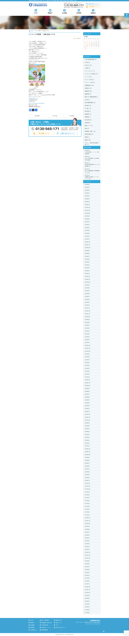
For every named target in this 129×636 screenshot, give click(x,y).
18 (87, 44)
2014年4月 (87, 609)
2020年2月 (87, 408)
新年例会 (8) (88, 111)
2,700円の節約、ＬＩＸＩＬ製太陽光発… (92, 152)
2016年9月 (87, 526)
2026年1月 (87, 204)
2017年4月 (87, 506)
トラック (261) (88, 76)
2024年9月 (87, 250)
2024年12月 (87, 242)
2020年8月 (87, 391)
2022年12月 (87, 310)
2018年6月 (87, 466)
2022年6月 (87, 328)
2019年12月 (87, 414)
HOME (36, 13)
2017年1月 (87, 515)
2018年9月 (87, 457)
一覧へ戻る (54, 115)
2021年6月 (87, 362)
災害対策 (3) (88, 122)
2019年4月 (87, 437)
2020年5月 (87, 400)
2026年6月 (87, 190)
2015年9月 (87, 561)
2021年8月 (87, 356)
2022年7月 (87, 325)
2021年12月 (87, 345)
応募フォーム (59, 622)
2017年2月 (87, 512)
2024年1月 (87, 273)
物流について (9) (89, 125)
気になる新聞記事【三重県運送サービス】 (92, 171)
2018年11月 (87, 451)
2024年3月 (87, 267)
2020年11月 (87, 382)
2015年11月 (87, 555)
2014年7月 (87, 601)
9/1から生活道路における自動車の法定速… (92, 158)
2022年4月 (87, 333)
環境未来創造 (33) (89, 134)
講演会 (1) (87, 137)
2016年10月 (87, 523)
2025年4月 (87, 230)
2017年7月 (87, 497)
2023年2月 (87, 305)
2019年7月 (87, 428)
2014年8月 (87, 598)
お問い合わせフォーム (93, 3)
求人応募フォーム (93, 6)
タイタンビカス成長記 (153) (91, 73)
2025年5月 (87, 227)
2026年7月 (87, 187)
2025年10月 (87, 213)
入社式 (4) (87, 99)
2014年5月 (87, 606)
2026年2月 (87, 201)
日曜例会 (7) (88, 117)
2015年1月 (87, 583)
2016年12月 (87, 517)
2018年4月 (87, 471)
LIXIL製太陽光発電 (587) (91, 59)
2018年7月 (87, 463)
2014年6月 (87, 604)
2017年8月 (87, 494)
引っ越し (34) (88, 108)
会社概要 (64, 13)
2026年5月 (87, 193)
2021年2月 (87, 374)
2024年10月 (87, 247)
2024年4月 (87, 265)
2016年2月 (87, 546)
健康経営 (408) (88, 91)
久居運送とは (33, 629)
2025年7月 (87, 221)
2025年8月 (87, 219)
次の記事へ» (72, 115)
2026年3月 (87, 198)
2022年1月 (87, 342)
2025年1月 (87, 239)
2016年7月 (87, 532)
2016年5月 (87, 538)
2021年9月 (87, 354)
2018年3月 (87, 474)
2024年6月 (87, 259)
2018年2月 (87, 477)
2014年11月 (87, 589)
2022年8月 (87, 322)
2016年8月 (87, 529)
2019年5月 (87, 434)
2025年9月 (87, 216)
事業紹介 (50, 13)
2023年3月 (87, 302)
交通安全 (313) (88, 88)
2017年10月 (87, 489)
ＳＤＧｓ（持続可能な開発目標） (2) (91, 143)
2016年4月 (87, 540)
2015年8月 (87, 563)
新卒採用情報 (44, 629)
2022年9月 (87, 319)
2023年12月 (87, 276)
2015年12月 (87, 552)
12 (89, 43)
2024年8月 (87, 253)
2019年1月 (87, 446)
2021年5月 (87, 365)
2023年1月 (87, 308)
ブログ (57, 625)
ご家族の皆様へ (45, 625)
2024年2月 (87, 270)
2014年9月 (87, 595)
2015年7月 (87, 566)
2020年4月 (87, 402)
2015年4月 (87, 575)
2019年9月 (87, 423)
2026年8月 (87, 184)
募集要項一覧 (59, 620)
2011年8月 (87, 612)
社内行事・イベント (46, 627)
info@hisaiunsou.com (33, 98)
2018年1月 (87, 480)
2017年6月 (87, 500)
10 (85, 43)
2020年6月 (87, 397)
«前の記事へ (37, 115)
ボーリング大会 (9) (89, 79)
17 (85, 44)
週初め (75, 38)
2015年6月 (87, 569)
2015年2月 (87, 581)
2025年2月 (87, 236)
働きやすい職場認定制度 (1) (91, 96)
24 (85, 46)
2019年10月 (87, 420)
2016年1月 (87, 549)
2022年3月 (87, 336)
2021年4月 (87, 368)
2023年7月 (87, 290)
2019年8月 (87, 425)
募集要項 (93, 13)
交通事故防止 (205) (89, 85)
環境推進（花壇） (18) (90, 131)
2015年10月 (87, 558)
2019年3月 (87, 440)
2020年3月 (87, 405)
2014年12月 (87, 586)
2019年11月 (87, 417)
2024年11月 (87, 244)
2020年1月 (87, 411)
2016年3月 (87, 543)
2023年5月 (87, 296)
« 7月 (85, 49)
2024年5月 (87, 262)
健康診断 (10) (88, 94)
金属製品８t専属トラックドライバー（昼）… (92, 177)
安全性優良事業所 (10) (90, 102)
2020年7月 (87, 394)
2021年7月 (87, 359)
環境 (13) (87, 128)
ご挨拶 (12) (87, 68)
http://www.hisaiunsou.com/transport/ (36, 103)
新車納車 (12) (88, 114)
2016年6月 (87, 535)
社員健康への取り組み (46, 622)
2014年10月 (87, 592)
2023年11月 (87, 279)
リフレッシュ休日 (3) (90, 82)
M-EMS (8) (87, 62)
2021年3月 (87, 371)
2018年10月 (87, 454)
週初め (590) (88, 140)
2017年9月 (87, 492)
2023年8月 (87, 288)
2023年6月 (87, 293)
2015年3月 (87, 578)
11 (87, 43)
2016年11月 (87, 520)
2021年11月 (87, 348)
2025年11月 (87, 210)
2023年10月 (87, 282)
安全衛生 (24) (88, 105)
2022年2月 (87, 339)
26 (89, 46)
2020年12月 (87, 379)
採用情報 (78, 13)
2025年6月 (87, 224)
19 (89, 44)
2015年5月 (87, 572)
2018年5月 (87, 469)
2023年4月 (87, 299)
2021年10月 (87, 351)
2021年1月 (87, 377)
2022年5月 (87, 331)
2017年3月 (87, 509)
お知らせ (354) (88, 65)
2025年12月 (87, 207)
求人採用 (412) (88, 119)
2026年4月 (87, 196)
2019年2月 (87, 443)
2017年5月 (87, 503)
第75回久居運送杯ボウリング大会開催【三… (92, 164)
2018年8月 (87, 460)
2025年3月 (87, 233)
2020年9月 (87, 388)
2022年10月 (87, 316)
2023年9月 (87, 285)
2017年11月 (87, 486)
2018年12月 (87, 448)
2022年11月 (87, 313)
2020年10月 (87, 385)
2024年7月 (87, 256)
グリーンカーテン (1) (90, 71)
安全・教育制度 (45, 620)
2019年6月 (87, 431)
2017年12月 (87, 483)
